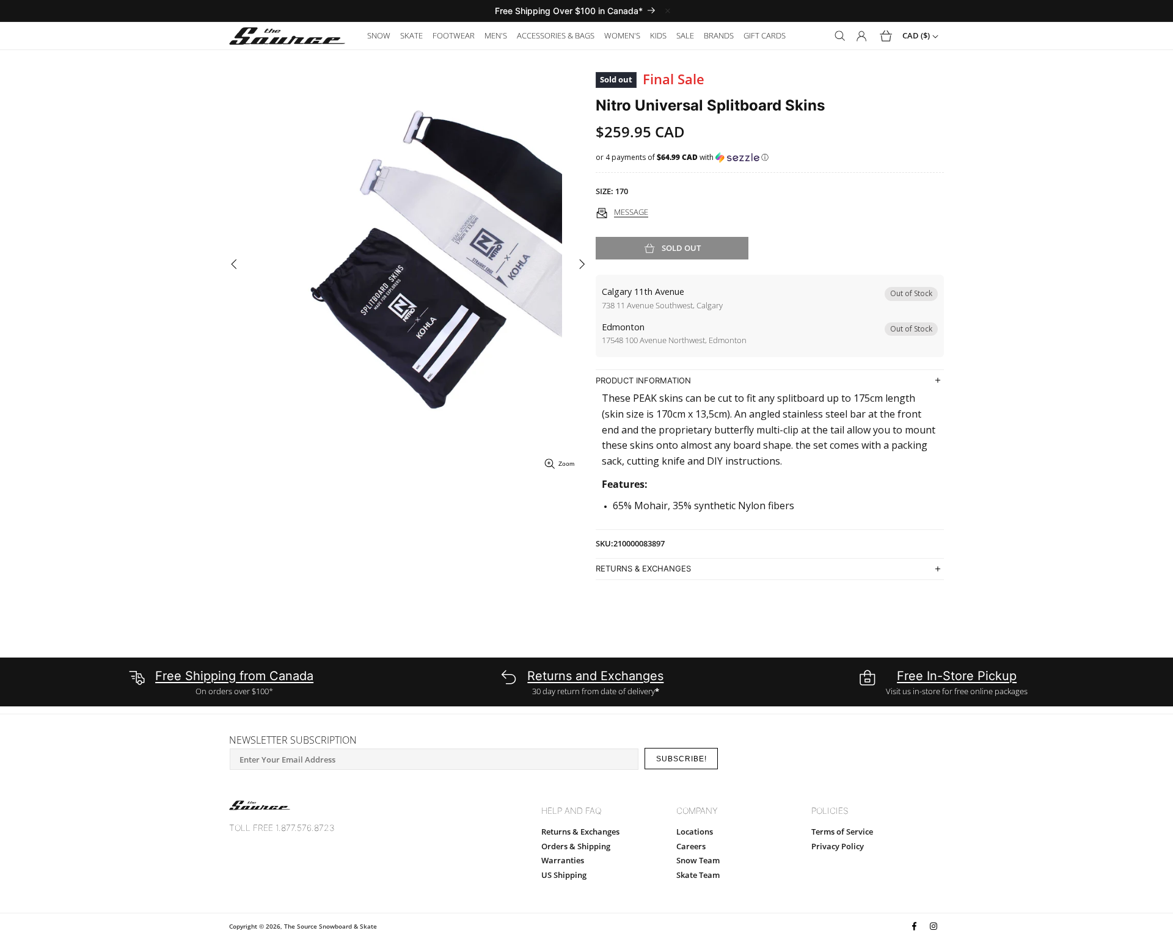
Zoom (566, 463)
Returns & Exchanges (580, 831)
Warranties (562, 860)
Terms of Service (842, 831)
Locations (694, 831)
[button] (378, 36)
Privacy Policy (837, 846)
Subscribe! (681, 759)
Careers (691, 846)
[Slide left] (233, 264)
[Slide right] (582, 264)
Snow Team (698, 860)
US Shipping (563, 874)
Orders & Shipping (575, 846)
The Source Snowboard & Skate (330, 926)
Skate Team (698, 874)
